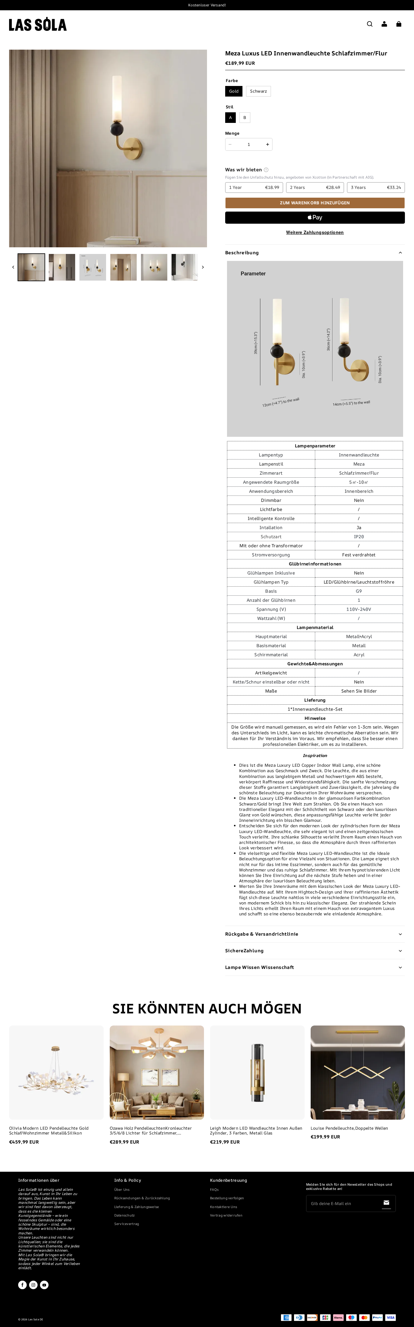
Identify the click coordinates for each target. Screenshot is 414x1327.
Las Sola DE (35, 1319)
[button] (370, 24)
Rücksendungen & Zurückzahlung (142, 1198)
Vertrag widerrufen (226, 1215)
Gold (234, 91)
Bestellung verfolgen (227, 1198)
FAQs (214, 1189)
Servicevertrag (126, 1223)
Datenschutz (124, 1215)
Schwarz (258, 91)
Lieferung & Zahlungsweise (136, 1206)
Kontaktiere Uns (223, 1206)
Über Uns (122, 1189)
